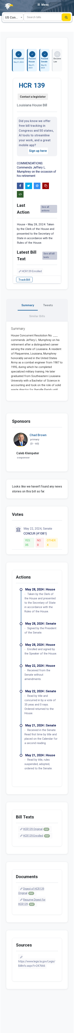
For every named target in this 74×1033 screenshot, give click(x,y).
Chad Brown (38, 435)
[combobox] (13, 17)
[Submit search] (66, 17)
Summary (27, 305)
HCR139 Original (35, 829)
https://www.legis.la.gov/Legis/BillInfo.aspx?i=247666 (36, 963)
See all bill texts (48, 255)
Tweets (48, 305)
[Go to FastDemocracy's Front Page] (6, 6)
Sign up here (38, 151)
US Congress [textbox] (14, 17)
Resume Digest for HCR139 (32, 902)
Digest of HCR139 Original (31, 891)
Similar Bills (37, 316)
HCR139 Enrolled (32, 271)
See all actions (46, 209)
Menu (45, 4)
